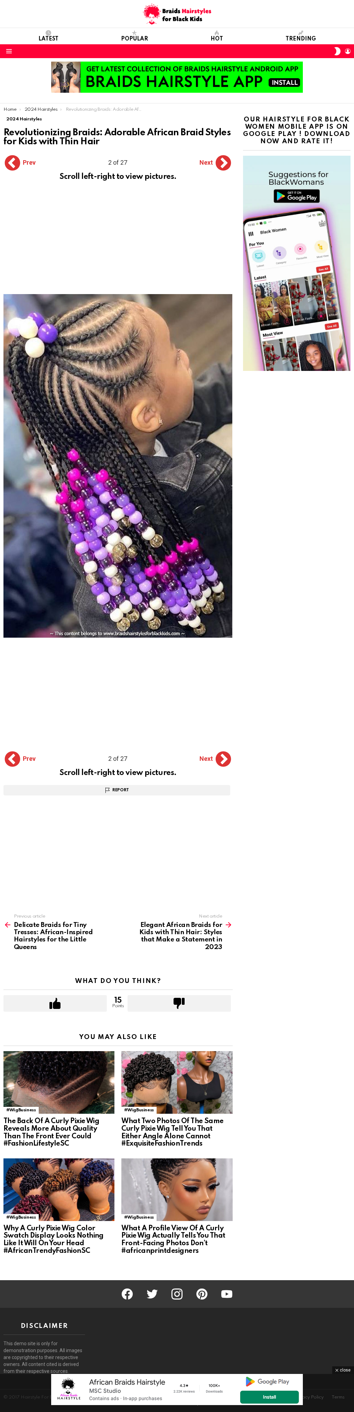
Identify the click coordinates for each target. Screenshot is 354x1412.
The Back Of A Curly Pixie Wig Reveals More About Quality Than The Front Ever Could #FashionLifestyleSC (51, 1132)
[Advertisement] (117, 242)
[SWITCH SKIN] (337, 51)
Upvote (55, 1003)
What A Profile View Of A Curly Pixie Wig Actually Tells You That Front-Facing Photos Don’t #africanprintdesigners (173, 1240)
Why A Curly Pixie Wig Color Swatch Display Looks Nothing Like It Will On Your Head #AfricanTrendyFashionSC (53, 1240)
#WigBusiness (21, 1110)
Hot (217, 39)
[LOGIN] (348, 51)
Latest (48, 39)
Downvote (179, 1003)
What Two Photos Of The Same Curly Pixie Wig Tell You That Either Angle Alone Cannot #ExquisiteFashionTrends (172, 1132)
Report (120, 790)
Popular (134, 39)
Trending (301, 39)
